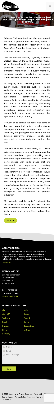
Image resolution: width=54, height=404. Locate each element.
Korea (26, 322)
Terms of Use (41, 397)
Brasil (4, 322)
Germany (6, 334)
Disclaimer (6, 400)
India (26, 310)
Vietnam (27, 330)
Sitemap (31, 397)
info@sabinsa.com (10, 296)
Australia (6, 318)
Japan (26, 314)
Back (12, 220)
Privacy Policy (20, 397)
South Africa (29, 326)
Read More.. (7, 262)
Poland (27, 318)
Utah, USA (6, 314)
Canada (6, 326)
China (4, 330)
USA (3, 310)
